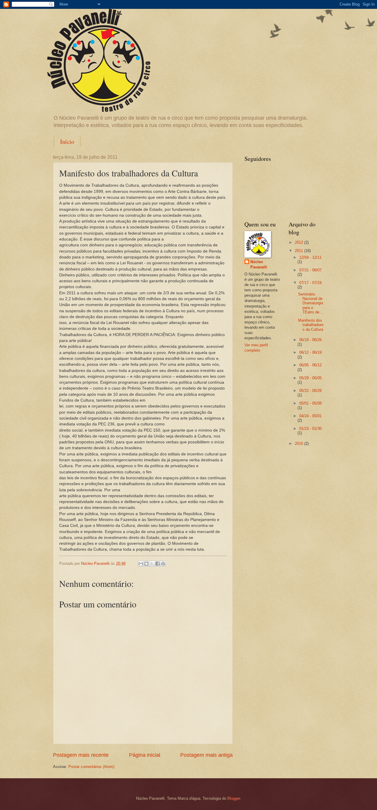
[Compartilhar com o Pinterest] (163, 564)
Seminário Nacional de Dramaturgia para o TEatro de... (310, 303)
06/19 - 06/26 (310, 340)
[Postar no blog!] (146, 564)
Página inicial (144, 755)
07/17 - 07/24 (310, 282)
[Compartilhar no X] (152, 564)
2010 (299, 443)
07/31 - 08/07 (310, 270)
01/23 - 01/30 (310, 428)
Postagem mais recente (81, 755)
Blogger (233, 798)
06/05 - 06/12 (310, 365)
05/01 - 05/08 (310, 403)
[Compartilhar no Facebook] (158, 564)
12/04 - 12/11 (310, 257)
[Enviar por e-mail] (141, 564)
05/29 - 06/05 (310, 378)
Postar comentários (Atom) (91, 766)
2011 (299, 250)
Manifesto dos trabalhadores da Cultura (310, 325)
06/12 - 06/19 (310, 352)
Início (67, 142)
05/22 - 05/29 (310, 390)
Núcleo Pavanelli (258, 264)
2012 (299, 242)
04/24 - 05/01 (310, 416)
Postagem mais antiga (206, 755)
